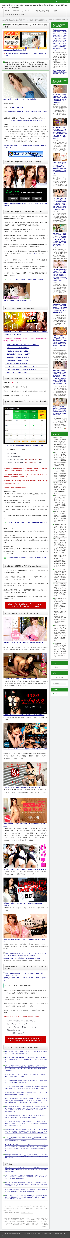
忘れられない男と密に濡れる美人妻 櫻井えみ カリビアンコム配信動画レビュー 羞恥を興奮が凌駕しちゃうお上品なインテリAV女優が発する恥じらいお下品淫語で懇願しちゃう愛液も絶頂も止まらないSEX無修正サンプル (14, 1221)
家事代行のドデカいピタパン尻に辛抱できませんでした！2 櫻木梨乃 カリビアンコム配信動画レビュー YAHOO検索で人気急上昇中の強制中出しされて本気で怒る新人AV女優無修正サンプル (26, 1169)
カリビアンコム (14, 1206)
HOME (7, 11)
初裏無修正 (26, 1206)
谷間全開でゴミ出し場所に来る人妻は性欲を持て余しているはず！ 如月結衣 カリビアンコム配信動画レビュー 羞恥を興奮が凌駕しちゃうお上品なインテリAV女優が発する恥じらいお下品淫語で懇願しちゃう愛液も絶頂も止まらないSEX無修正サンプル (26, 1131)
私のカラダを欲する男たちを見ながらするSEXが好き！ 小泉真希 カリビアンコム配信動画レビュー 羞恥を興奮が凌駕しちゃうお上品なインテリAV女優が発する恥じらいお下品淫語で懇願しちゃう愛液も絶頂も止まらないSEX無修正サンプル (26, 1100)
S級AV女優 (7, 1206)
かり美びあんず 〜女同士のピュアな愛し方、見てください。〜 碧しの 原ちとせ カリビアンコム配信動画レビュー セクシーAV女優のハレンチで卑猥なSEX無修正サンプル (26, 1059)
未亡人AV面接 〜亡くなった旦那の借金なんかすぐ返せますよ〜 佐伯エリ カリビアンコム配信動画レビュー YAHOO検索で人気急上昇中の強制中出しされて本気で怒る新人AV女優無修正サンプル (60, 650)
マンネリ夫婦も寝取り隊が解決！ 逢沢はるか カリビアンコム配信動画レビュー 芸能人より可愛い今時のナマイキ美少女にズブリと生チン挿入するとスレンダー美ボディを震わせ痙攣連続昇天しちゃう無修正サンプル (26, 1139)
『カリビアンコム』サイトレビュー (22, 11)
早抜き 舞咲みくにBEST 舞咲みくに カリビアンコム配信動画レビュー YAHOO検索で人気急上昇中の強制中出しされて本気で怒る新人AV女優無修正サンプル (60, 603)
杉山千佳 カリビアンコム (27, 1212)
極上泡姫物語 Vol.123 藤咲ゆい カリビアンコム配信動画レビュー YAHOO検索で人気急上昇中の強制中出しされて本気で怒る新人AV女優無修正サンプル (60, 488)
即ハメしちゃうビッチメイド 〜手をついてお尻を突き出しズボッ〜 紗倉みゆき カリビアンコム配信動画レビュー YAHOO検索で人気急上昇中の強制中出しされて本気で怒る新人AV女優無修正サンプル (26, 1197)
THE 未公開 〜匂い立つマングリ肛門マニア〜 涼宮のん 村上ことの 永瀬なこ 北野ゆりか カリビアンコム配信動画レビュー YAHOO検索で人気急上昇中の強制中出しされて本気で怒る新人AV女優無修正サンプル (60, 545)
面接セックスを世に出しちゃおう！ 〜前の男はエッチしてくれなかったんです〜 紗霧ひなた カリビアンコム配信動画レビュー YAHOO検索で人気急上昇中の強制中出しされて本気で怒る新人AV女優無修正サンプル (26, 1177)
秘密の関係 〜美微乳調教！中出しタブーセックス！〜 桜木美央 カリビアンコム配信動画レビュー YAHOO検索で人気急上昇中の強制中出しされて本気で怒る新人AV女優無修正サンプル (26, 1156)
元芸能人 (20, 1206)
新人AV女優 (39, 1206)
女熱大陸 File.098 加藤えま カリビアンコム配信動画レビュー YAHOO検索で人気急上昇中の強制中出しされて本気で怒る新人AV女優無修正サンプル (60, 516)
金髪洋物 (9, 1210)
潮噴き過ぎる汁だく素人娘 (22, 1208)
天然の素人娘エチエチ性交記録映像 (15, 14)
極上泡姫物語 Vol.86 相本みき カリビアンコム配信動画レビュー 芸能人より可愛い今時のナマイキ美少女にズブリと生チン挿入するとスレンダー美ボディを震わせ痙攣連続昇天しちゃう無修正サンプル (26, 1123)
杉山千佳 (14, 1208)
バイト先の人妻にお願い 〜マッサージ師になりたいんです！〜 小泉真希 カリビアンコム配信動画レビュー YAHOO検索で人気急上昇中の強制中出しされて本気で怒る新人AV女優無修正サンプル (26, 1184)
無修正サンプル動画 (34, 1208)
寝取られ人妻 (32, 1206)
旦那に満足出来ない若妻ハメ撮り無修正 (46, 11)
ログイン (56, 693)
